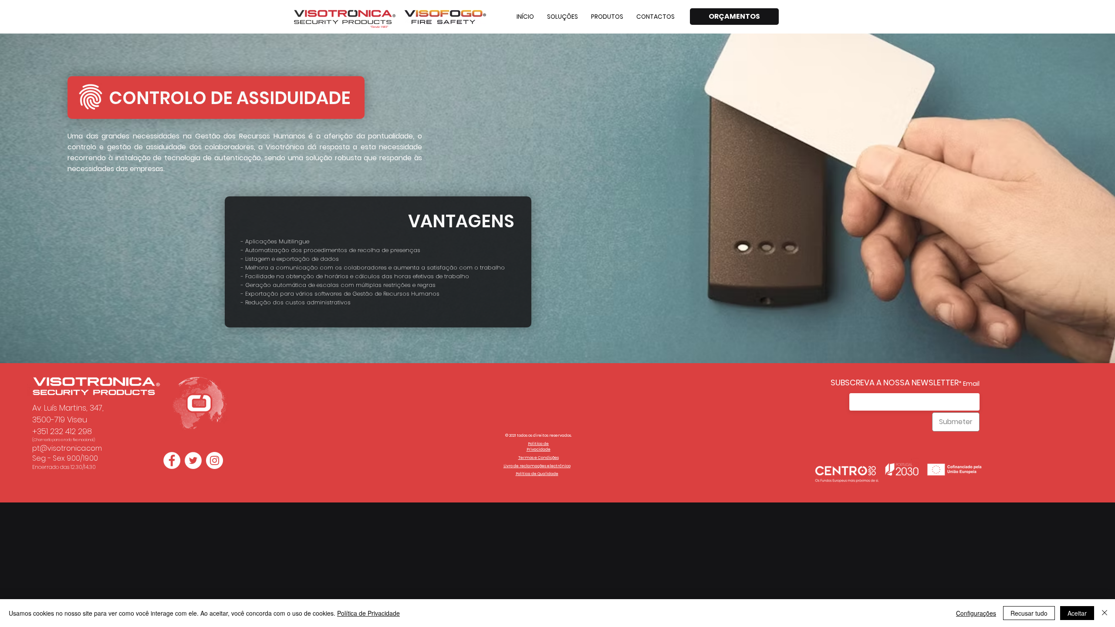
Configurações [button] (976, 613)
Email (971, 384)
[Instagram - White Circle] (214, 460)
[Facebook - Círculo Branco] (171, 460)
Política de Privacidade (368, 613)
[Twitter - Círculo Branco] (193, 460)
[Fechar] (1104, 613)
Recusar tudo (1028, 613)
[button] (563, 16)
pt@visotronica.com (67, 448)
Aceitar (1077, 613)
